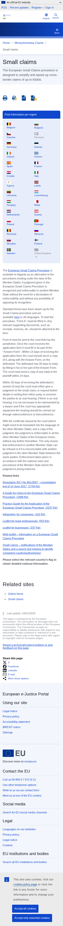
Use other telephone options (19, 785)
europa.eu (30, 761)
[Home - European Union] (14, 753)
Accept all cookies (25, 908)
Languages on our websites (19, 829)
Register (37, 7)
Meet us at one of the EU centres (22, 795)
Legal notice (10, 711)
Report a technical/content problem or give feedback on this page (28, 646)
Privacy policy (11, 716)
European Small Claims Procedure (29, 270)
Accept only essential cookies (32, 918)
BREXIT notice (11, 727)
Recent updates (19, 7)
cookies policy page (25, 884)
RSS (4, 7)
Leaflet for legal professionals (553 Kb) (26, 521)
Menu (57, 33)
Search (55, 18)
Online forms (15, 593)
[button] (7, 662)
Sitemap (8, 732)
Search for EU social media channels (25, 812)
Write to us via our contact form (21, 790)
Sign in (49, 7)
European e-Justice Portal (26, 694)
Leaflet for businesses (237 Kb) (22, 527)
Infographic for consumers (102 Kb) (24, 514)
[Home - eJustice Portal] (22, 16)
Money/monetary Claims (29, 42)
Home (6, 42)
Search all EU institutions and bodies (25, 862)
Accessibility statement (16, 721)
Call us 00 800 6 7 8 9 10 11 (19, 779)
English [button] (46, 18)
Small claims (15, 599)
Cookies (8, 845)
